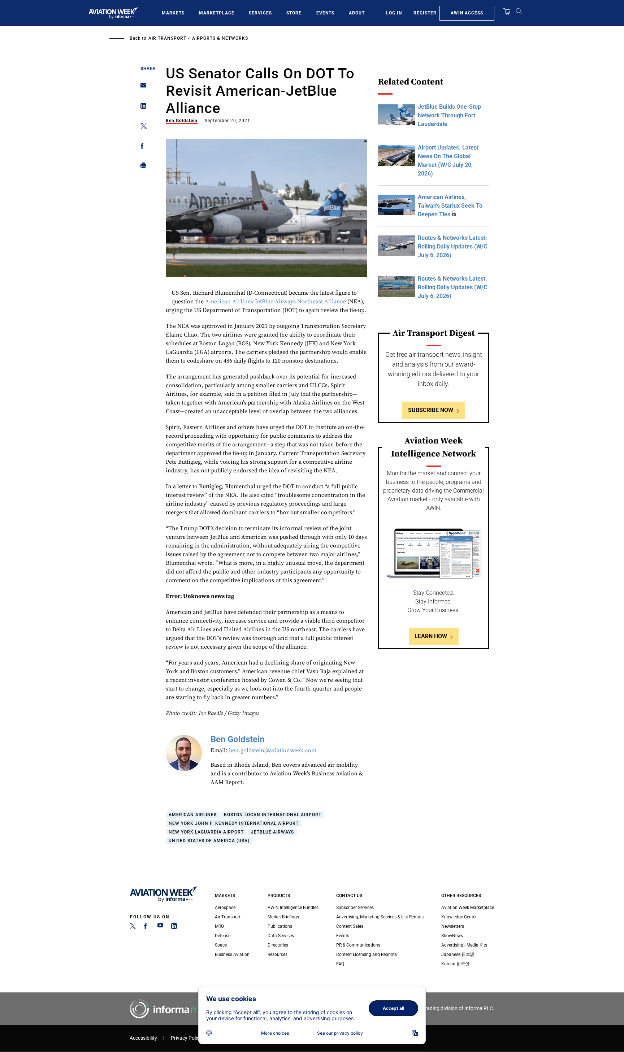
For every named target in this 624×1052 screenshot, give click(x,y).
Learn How (431, 636)
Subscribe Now (430, 410)
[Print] (141, 167)
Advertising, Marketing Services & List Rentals (380, 916)
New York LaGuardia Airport (206, 832)
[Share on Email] (141, 87)
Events (325, 13)
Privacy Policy (186, 1038)
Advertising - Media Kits (464, 945)
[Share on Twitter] (141, 127)
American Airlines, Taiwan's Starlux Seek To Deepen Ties (450, 206)
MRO (219, 926)
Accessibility (143, 1038)
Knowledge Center (459, 916)
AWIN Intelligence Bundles (293, 907)
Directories (278, 945)
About (357, 13)
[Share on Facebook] (141, 147)
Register (425, 13)
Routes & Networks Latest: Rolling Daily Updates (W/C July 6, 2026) (452, 246)
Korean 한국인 (455, 963)
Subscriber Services (355, 907)
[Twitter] (133, 927)
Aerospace (225, 907)
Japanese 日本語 (457, 954)
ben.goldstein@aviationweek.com (272, 750)
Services (260, 13)
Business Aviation (232, 954)
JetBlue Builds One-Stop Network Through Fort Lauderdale (449, 115)
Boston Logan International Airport (272, 814)
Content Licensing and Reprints (366, 954)
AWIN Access (467, 13)
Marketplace (216, 13)
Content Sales (349, 926)
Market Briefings (283, 916)
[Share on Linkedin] (141, 107)
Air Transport (167, 38)
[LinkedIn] (174, 927)
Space (221, 945)
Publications (280, 926)
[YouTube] (160, 927)
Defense (222, 935)
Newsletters (452, 926)
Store (294, 13)
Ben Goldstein (182, 120)
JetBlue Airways (272, 832)
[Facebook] (147, 927)
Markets (173, 13)
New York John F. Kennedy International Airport (234, 823)
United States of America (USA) (209, 840)
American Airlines (193, 814)
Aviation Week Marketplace (467, 907)
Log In (394, 13)
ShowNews (452, 935)
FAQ (340, 963)
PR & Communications (358, 945)
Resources (277, 954)
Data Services (281, 935)
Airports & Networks (220, 38)
